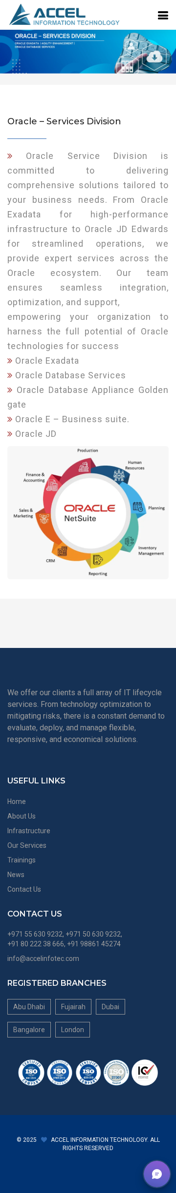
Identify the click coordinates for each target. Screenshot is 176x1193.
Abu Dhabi (29, 1007)
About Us (21, 816)
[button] (157, 1174)
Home (16, 801)
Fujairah (73, 1007)
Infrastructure (28, 831)
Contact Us (24, 889)
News (15, 875)
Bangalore (29, 1030)
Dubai (110, 1007)
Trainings (21, 860)
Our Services (26, 845)
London (72, 1030)
